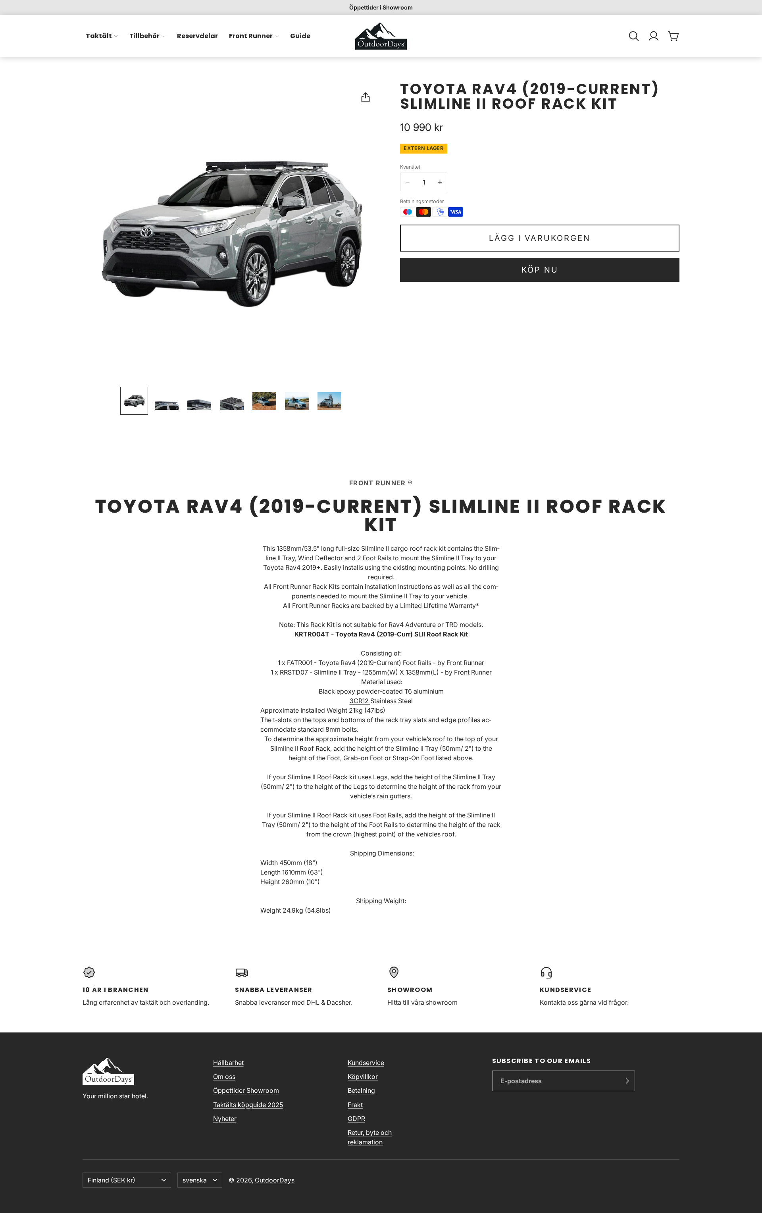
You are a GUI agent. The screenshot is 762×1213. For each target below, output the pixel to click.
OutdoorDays (274, 1180)
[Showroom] (457, 986)
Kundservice (366, 1063)
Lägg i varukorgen (540, 238)
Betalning (361, 1090)
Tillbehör (144, 35)
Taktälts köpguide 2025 (248, 1105)
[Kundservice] (609, 986)
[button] (634, 36)
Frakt (355, 1105)
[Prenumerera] (627, 1081)
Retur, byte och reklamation (370, 1137)
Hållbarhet (228, 1063)
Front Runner (251, 35)
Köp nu (539, 270)
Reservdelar (197, 35)
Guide (300, 35)
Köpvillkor (363, 1076)
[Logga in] (654, 36)
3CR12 (360, 701)
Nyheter (225, 1119)
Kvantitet (410, 167)
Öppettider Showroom (246, 1090)
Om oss (224, 1076)
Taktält (99, 35)
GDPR (356, 1119)
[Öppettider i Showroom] (381, 7)
